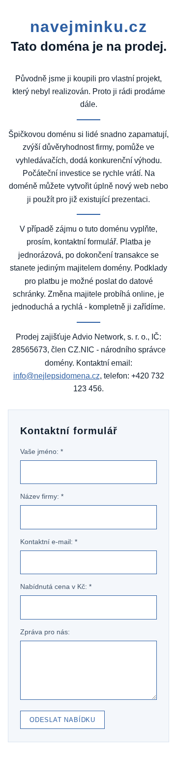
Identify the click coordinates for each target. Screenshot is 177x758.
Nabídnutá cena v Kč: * (55, 586)
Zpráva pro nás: (45, 632)
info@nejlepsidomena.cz (56, 376)
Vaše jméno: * (41, 451)
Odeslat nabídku (62, 720)
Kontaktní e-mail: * (48, 542)
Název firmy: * (41, 496)
